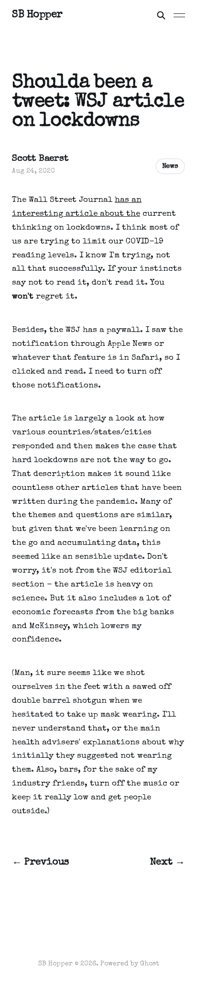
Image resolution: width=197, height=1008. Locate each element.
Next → (168, 862)
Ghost (149, 964)
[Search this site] (161, 15)
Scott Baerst (40, 159)
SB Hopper (37, 15)
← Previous (40, 862)
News (170, 166)
